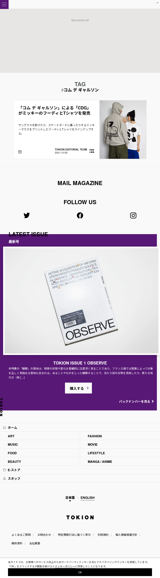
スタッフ (14, 478)
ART (11, 436)
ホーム (12, 427)
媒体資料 (17, 543)
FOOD (12, 453)
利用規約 (103, 535)
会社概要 (34, 543)
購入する (77, 388)
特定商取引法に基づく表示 (74, 535)
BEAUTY (14, 461)
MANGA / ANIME (100, 461)
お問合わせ (44, 535)
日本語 (70, 497)
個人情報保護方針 (126, 535)
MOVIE (93, 444)
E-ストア (14, 470)
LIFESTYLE (96, 453)
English (88, 497)
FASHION (95, 436)
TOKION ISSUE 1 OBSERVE (80, 363)
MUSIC (13, 444)
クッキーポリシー (65, 566)
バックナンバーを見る (134, 401)
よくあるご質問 (21, 535)
